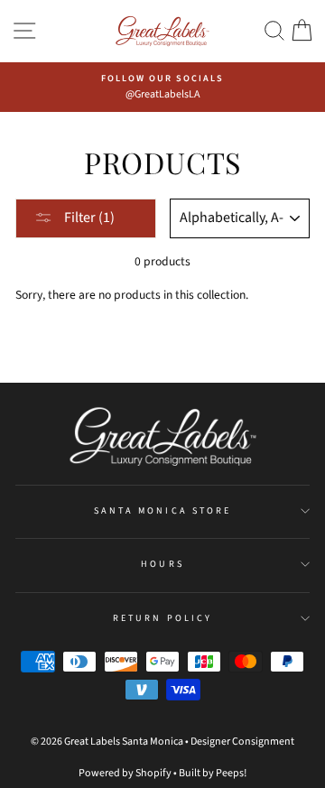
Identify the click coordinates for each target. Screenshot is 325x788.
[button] (274, 31)
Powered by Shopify (125, 773)
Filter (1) (88, 217)
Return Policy (162, 618)
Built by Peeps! (212, 773)
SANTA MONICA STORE (162, 511)
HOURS (162, 564)
